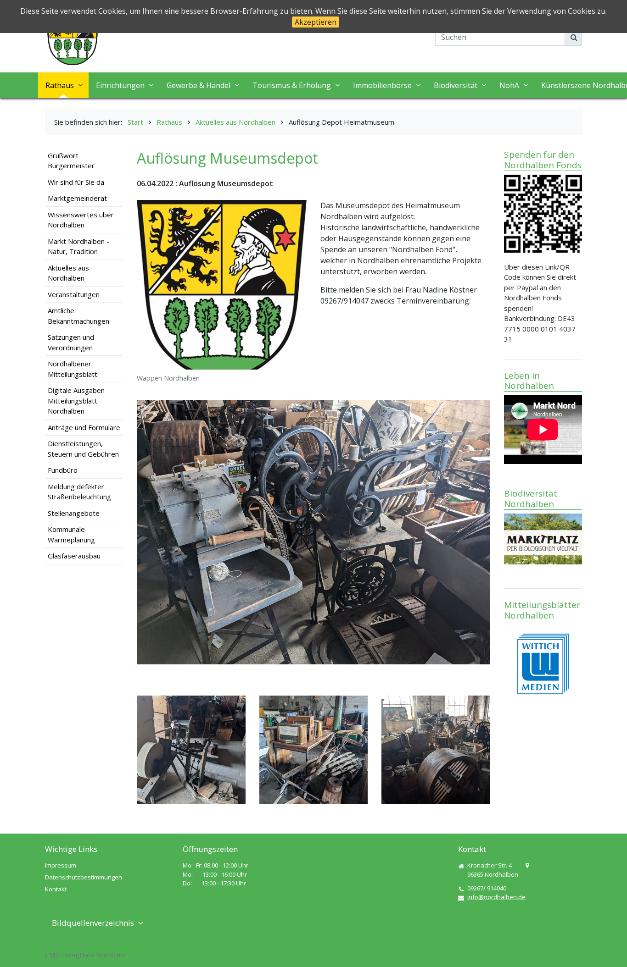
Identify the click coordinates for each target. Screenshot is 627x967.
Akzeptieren (315, 22)
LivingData (78, 954)
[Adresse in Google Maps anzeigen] (527, 865)
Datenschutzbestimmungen (83, 877)
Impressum (60, 865)
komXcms (111, 954)
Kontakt (56, 889)
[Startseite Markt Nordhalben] (72, 38)
